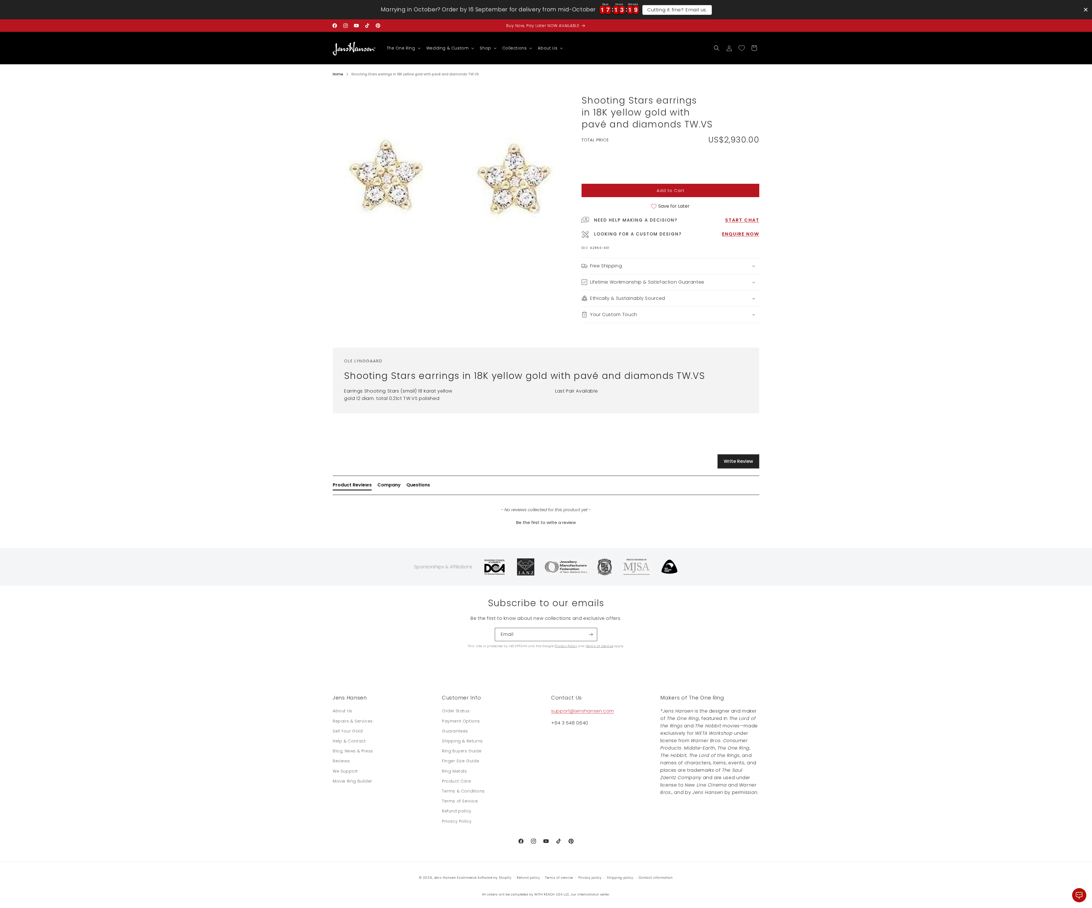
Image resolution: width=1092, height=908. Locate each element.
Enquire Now (740, 234)
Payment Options (461, 721)
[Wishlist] (741, 48)
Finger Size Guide (460, 761)
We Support (345, 771)
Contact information (656, 877)
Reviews (341, 761)
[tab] (352, 486)
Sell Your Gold (348, 731)
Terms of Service (599, 646)
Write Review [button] (738, 461)
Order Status (456, 711)
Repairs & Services (353, 721)
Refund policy (456, 811)
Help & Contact (349, 741)
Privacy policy (590, 877)
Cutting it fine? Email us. (677, 9)
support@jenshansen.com (582, 711)
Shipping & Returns (462, 741)
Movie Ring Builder (352, 781)
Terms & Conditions (463, 791)
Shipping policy (620, 877)
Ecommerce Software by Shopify (484, 877)
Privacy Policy (566, 646)
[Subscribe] (590, 634)
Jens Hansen (445, 877)
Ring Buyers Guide (461, 751)
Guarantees (455, 731)
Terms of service (559, 877)
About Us (342, 711)
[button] (403, 48)
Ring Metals (454, 771)
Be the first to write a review (546, 522)
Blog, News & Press (353, 751)
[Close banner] (1085, 9)
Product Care (456, 781)
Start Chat (742, 220)
